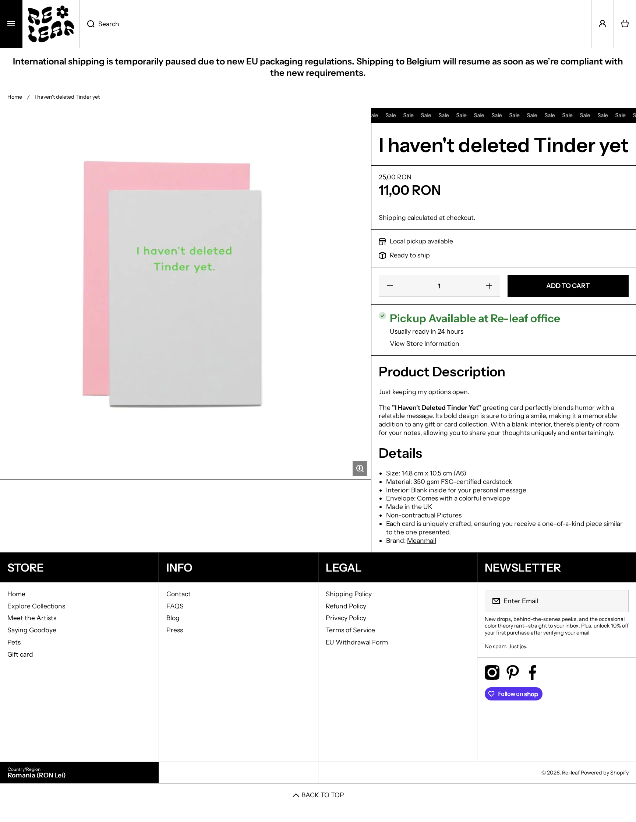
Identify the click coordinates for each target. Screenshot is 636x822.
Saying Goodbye (31, 630)
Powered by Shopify (605, 772)
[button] (625, 24)
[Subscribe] (618, 601)
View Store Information (424, 343)
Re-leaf (571, 772)
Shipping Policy (349, 594)
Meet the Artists (31, 618)
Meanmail (421, 540)
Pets (14, 642)
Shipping (392, 217)
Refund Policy (346, 606)
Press (174, 630)
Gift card (20, 654)
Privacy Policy (346, 618)
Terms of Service (350, 630)
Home (14, 97)
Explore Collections (36, 606)
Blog (173, 618)
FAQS (175, 606)
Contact (178, 594)
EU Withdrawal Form (357, 642)
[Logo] (51, 24)
